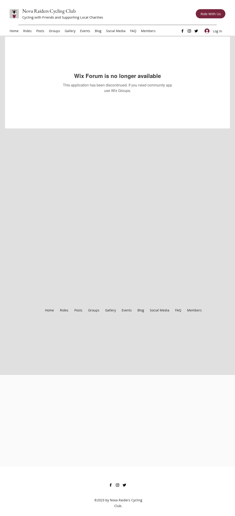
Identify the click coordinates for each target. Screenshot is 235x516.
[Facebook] (182, 31)
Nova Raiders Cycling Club (49, 11)
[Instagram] (189, 31)
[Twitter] (196, 31)
